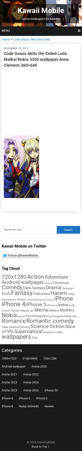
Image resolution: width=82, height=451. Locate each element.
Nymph (21, 316)
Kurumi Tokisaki (11, 310)
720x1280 (14, 277)
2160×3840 (29, 358)
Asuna (48, 283)
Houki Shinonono (36, 299)
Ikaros (50, 299)
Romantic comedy (50, 320)
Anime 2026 (31, 390)
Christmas (61, 283)
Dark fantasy (34, 288)
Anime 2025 (9, 390)
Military (54, 310)
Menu (6, 30)
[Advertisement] (41, 101)
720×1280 (50, 358)
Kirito (72, 305)
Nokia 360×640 (29, 406)
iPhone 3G (51, 390)
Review (49, 406)
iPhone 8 (7, 406)
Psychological (35, 316)
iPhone (63, 298)
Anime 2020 (39, 366)
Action (35, 276)
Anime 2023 (9, 382)
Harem (58, 293)
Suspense (48, 332)
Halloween (41, 294)
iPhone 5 (36, 304)
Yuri (35, 338)
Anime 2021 (9, 374)
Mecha (41, 310)
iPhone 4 (13, 304)
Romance (14, 321)
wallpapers (16, 336)
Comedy (12, 287)
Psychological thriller (59, 316)
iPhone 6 (52, 305)
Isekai (63, 304)
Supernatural (28, 331)
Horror (21, 299)
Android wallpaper (23, 282)
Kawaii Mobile (41, 10)
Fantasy (22, 292)
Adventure (56, 277)
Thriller (59, 332)
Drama (53, 287)
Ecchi (6, 293)
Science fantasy (19, 327)
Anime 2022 (31, 374)
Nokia (9, 315)
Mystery (67, 310)
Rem (74, 316)
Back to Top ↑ (41, 446)
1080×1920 (9, 358)
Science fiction (47, 326)
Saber (5, 327)
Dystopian (68, 288)
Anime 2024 (31, 382)
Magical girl (27, 310)
